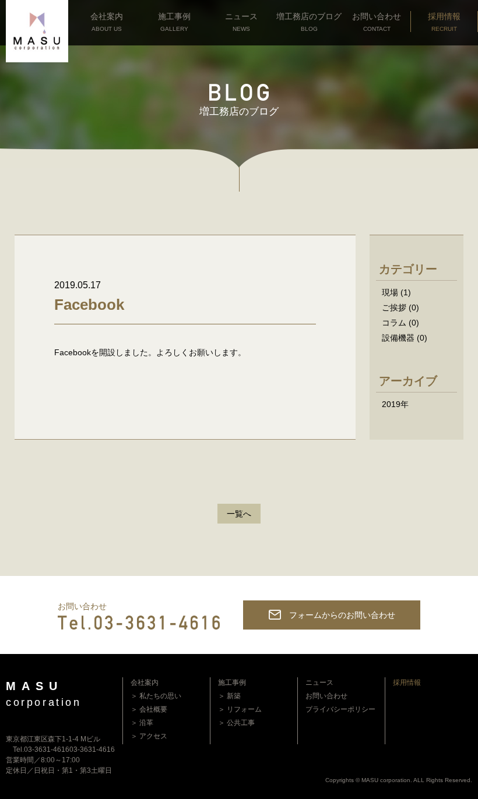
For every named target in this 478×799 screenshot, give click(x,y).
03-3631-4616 (92, 749)
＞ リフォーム (240, 709)
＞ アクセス (149, 736)
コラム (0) (400, 322)
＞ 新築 (229, 696)
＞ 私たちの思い (156, 696)
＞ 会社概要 (149, 709)
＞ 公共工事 (236, 723)
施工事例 (232, 682)
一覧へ (239, 513)
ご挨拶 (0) (400, 307)
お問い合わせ (326, 696)
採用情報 (407, 682)
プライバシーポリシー (340, 709)
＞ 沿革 (142, 723)
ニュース (319, 682)
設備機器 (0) (404, 337)
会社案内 (145, 682)
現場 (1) (396, 292)
